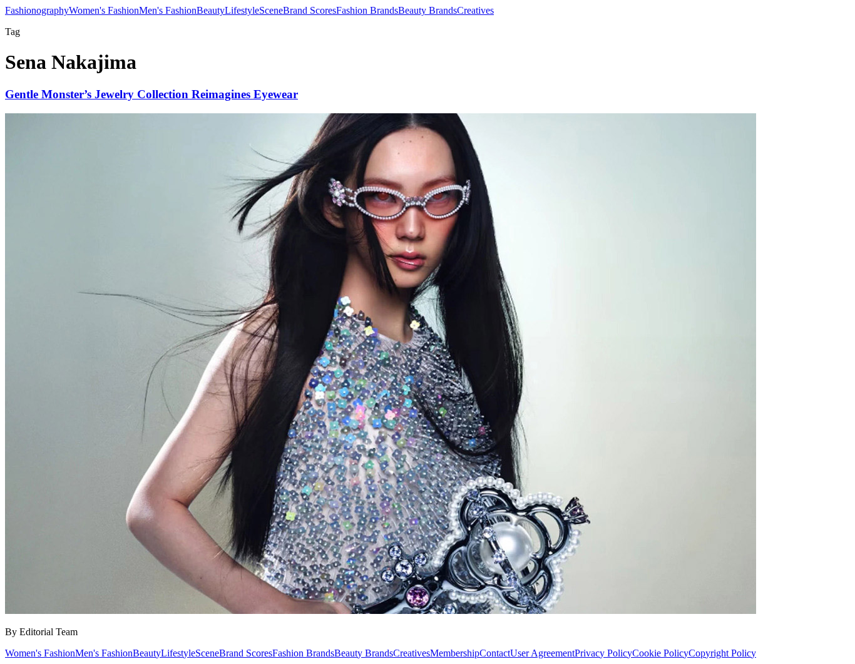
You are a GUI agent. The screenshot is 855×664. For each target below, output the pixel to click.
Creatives (475, 10)
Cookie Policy (660, 653)
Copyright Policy (722, 653)
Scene (271, 10)
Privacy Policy (603, 653)
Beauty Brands (427, 10)
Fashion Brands (367, 10)
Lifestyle (242, 10)
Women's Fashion (104, 10)
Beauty (211, 10)
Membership (454, 653)
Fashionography (37, 10)
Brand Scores (309, 10)
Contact (494, 653)
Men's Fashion (168, 10)
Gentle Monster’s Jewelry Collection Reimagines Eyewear (151, 94)
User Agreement (542, 653)
